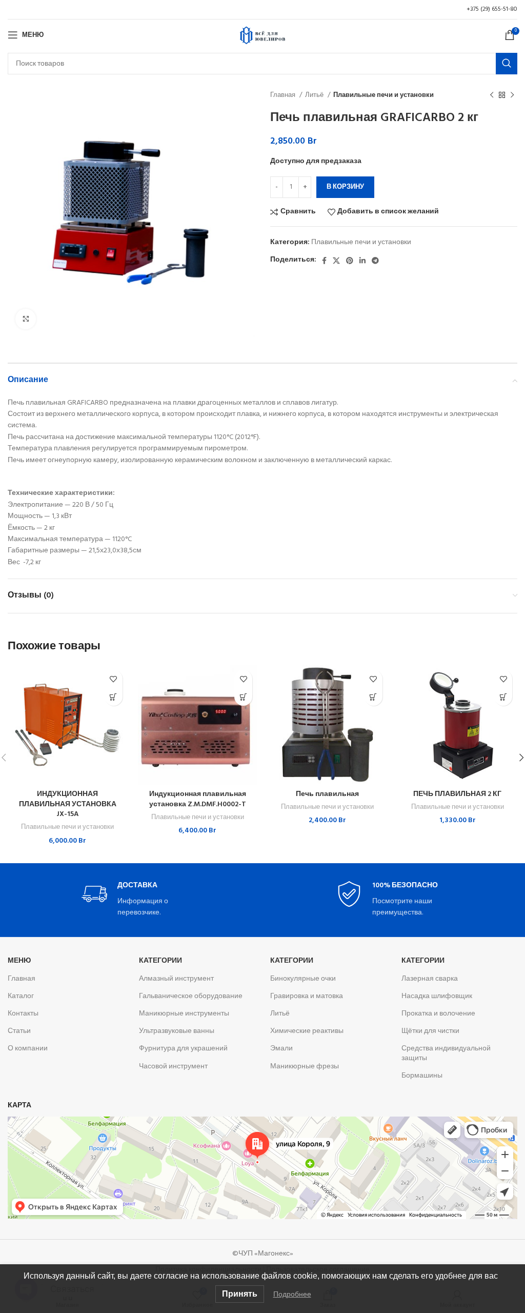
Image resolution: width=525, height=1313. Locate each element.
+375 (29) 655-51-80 (492, 9)
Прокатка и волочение (438, 1014)
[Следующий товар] (512, 95)
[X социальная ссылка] (336, 260)
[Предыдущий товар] (492, 95)
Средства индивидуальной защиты (446, 1053)
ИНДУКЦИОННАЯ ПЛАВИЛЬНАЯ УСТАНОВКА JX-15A (67, 804)
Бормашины (421, 1076)
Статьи (19, 1031)
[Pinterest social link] (349, 260)
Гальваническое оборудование (191, 996)
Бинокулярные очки (303, 979)
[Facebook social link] (324, 260)
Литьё (315, 95)
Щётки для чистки (430, 1031)
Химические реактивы (307, 1031)
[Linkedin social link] (362, 260)
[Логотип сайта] (262, 35)
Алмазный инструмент (176, 979)
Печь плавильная (327, 794)
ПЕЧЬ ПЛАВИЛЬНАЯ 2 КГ (457, 794)
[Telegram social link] (375, 260)
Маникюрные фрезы (304, 1066)
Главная (283, 95)
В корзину (345, 187)
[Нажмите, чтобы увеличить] (25, 319)
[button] (114, 697)
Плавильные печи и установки (383, 95)
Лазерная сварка (429, 979)
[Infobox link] (135, 900)
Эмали (281, 1049)
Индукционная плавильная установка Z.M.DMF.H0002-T (197, 799)
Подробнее (292, 1294)
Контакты (23, 1014)
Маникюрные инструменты (184, 1014)
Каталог (21, 996)
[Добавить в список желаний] (114, 679)
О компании (28, 1049)
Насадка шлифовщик (436, 996)
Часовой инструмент (173, 1066)
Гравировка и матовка (306, 996)
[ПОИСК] (506, 63)
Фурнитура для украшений (183, 1049)
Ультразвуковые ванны (176, 1031)
